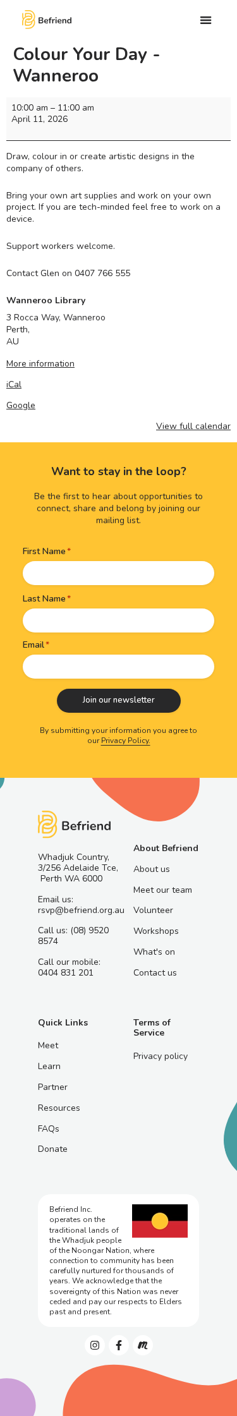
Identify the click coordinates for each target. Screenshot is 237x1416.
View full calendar (193, 426)
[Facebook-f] (119, 1345)
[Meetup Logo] (143, 1345)
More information (40, 364)
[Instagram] (95, 1345)
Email (33, 645)
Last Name (44, 599)
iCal (13, 384)
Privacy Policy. (125, 740)
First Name (44, 551)
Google (20, 405)
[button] (206, 20)
